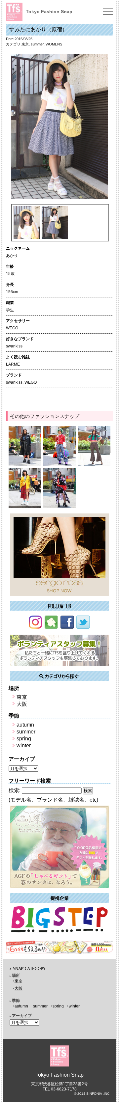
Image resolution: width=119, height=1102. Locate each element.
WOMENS (54, 44)
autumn (25, 725)
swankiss (14, 382)
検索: (14, 790)
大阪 (22, 704)
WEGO (30, 382)
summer (37, 44)
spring (24, 738)
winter (24, 745)
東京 (25, 44)
